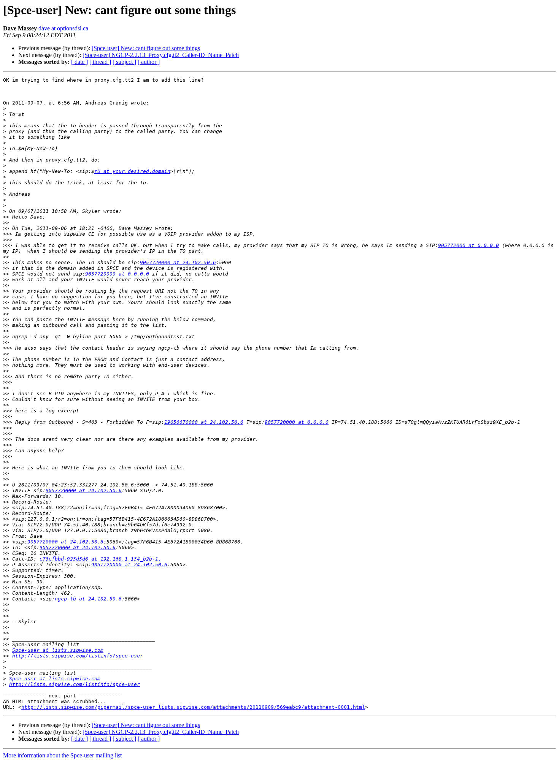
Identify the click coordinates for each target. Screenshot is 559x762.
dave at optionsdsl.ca (63, 28)
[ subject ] (124, 62)
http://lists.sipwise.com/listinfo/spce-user (77, 656)
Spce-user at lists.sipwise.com (57, 650)
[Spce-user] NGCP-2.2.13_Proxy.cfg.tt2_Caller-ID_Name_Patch (161, 55)
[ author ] (149, 62)
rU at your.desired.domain (132, 171)
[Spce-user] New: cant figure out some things (146, 48)
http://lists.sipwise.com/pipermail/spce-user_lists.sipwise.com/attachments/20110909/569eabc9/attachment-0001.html (193, 707)
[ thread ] (100, 62)
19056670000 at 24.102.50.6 (203, 422)
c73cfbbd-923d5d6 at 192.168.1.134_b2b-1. (100, 559)
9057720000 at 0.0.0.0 (117, 274)
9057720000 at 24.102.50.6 (178, 262)
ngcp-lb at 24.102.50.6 (88, 599)
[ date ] (79, 62)
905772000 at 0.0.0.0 (468, 245)
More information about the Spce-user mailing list (62, 755)
